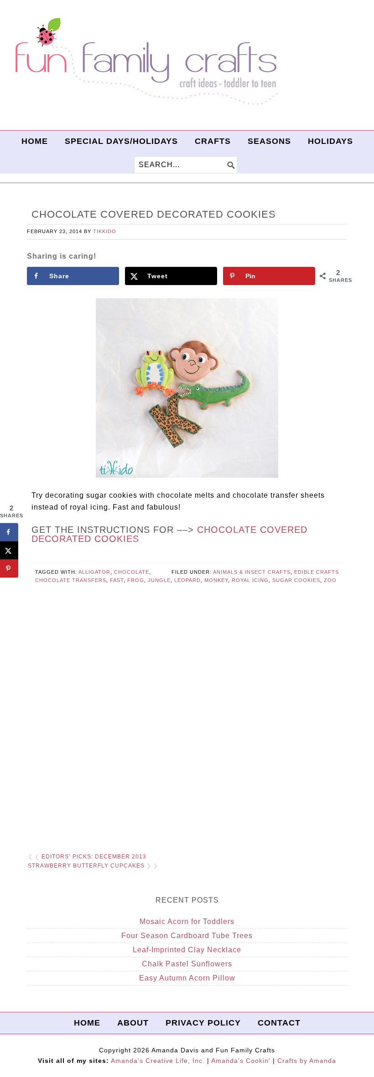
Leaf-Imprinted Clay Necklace (187, 950)
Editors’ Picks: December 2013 (94, 856)
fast (117, 580)
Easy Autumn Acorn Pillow (187, 978)
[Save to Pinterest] (9, 569)
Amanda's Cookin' (240, 1060)
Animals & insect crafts (252, 572)
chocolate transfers (70, 580)
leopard (187, 580)
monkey (216, 580)
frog (135, 580)
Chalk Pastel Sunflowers (187, 964)
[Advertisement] (187, 733)
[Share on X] (9, 550)
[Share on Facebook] (9, 532)
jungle (159, 580)
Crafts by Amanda (306, 1060)
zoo (330, 580)
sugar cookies (296, 580)
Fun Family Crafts (145, 61)
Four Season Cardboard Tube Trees (187, 935)
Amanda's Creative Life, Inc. (158, 1060)
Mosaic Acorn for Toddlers (187, 921)
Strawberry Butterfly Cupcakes (86, 866)
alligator (94, 572)
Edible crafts (316, 572)
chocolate (131, 572)
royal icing (250, 580)
